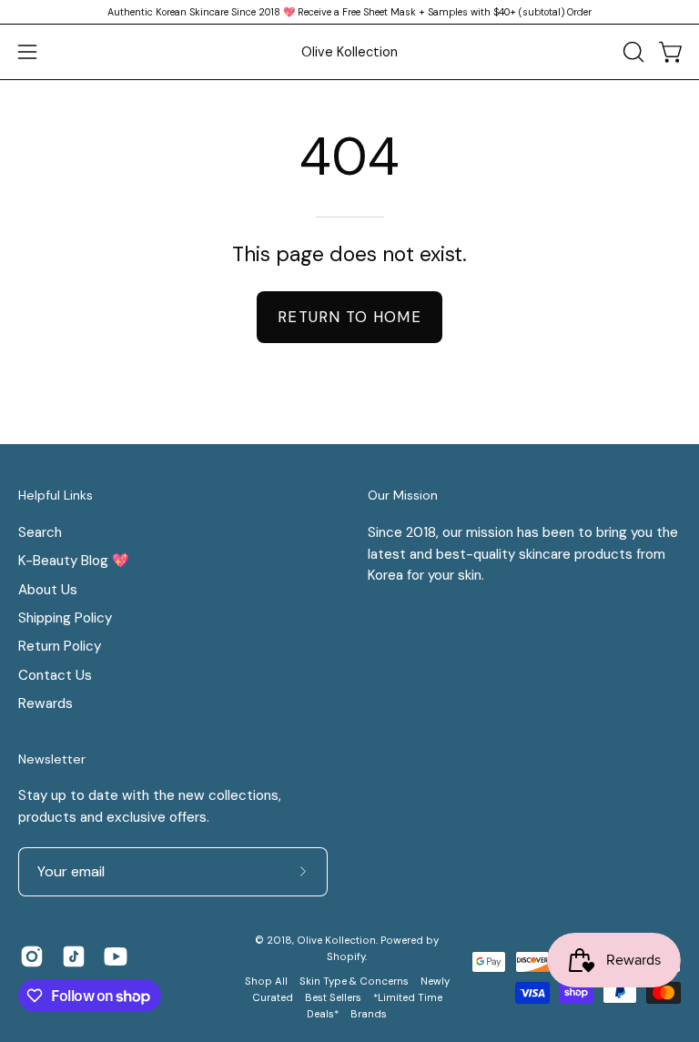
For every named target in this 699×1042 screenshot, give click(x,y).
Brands (368, 1014)
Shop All (266, 981)
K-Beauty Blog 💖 (73, 560)
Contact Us (55, 675)
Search (40, 532)
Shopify (346, 957)
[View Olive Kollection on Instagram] (32, 956)
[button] (631, 52)
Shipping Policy (65, 618)
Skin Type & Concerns (354, 981)
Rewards (45, 703)
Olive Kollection (349, 52)
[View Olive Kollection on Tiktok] (73, 956)
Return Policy (59, 646)
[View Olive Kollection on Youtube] (115, 956)
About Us (47, 589)
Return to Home (349, 317)
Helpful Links (55, 495)
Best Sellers (333, 998)
